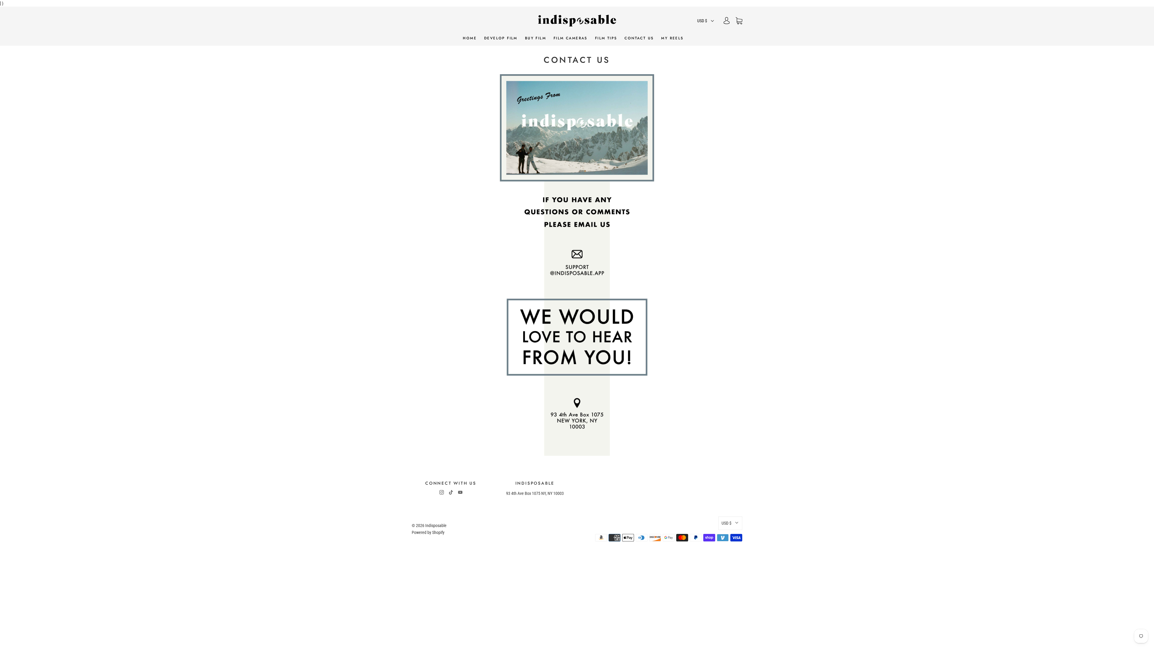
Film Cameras (571, 38)
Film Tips (606, 38)
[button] (706, 20)
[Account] (727, 20)
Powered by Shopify (428, 532)
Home (470, 38)
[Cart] (739, 20)
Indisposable (436, 525)
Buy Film (535, 38)
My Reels (672, 38)
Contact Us (639, 38)
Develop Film (500, 38)
